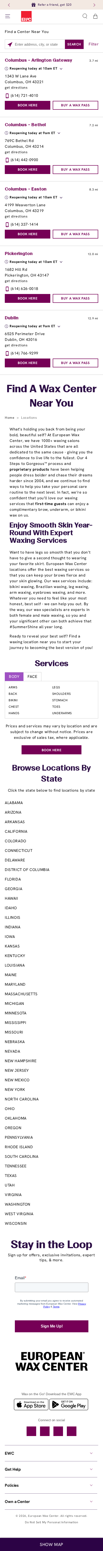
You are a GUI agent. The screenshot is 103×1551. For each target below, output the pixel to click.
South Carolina (21, 1156)
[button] (85, 16)
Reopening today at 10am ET (33, 68)
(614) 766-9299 (24, 353)
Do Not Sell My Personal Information (51, 1522)
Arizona (13, 812)
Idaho (11, 907)
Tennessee (15, 1166)
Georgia (13, 888)
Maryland (15, 984)
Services (52, 664)
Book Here (27, 105)
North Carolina (22, 1099)
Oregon (13, 1127)
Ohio (10, 1108)
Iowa (10, 936)
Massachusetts (21, 993)
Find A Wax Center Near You (52, 396)
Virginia (13, 1194)
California (16, 831)
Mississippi (15, 1022)
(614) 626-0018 (24, 288)
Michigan (14, 1003)
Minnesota (15, 1013)
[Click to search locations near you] (9, 44)
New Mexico (17, 1080)
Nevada (12, 1051)
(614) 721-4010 (24, 95)
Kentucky (15, 955)
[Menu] (7, 16)
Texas (11, 1175)
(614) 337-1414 (24, 224)
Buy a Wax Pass (75, 105)
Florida (13, 879)
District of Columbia (27, 869)
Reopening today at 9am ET (32, 133)
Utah (10, 1185)
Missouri (14, 1032)
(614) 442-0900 (24, 159)
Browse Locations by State (51, 774)
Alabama (14, 802)
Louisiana (15, 965)
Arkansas (15, 821)
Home (10, 417)
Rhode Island (19, 1146)
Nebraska (15, 1041)
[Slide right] (94, 5)
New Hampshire (21, 1060)
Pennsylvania (19, 1137)
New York (15, 1089)
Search (74, 44)
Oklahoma (16, 1118)
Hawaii (11, 898)
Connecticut (19, 850)
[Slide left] (9, 5)
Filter (94, 44)
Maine (11, 974)
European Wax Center (43, 1516)
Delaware (15, 860)
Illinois (12, 917)
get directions (16, 88)
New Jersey (17, 1070)
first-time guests (50, 503)
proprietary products (29, 469)
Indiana (12, 927)
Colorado (15, 841)
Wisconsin (16, 1223)
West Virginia (19, 1213)
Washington (17, 1204)
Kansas (12, 946)
